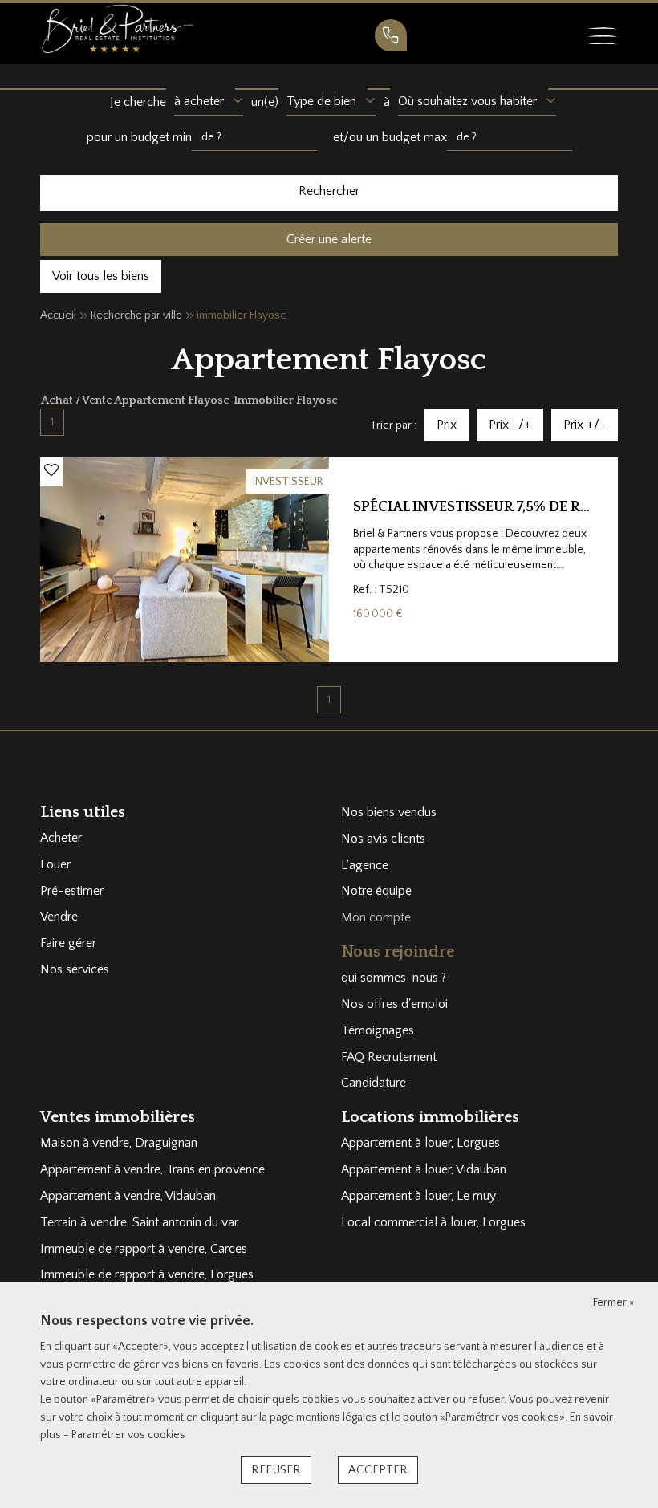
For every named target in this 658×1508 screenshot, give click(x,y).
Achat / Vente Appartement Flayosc (136, 400)
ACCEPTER (378, 1470)
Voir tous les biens (100, 276)
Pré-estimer (72, 891)
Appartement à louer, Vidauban (423, 1169)
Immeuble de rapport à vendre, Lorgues (147, 1274)
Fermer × (613, 1302)
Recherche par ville (136, 315)
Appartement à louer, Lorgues (420, 1143)
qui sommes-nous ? (393, 977)
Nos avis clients (383, 838)
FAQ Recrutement (389, 1057)
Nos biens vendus (389, 812)
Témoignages (377, 1030)
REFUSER (276, 1470)
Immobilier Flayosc (286, 400)
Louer (55, 864)
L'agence (364, 865)
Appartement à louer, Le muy (418, 1196)
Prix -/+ (510, 424)
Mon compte (376, 917)
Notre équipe (376, 891)
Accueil (58, 315)
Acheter (61, 838)
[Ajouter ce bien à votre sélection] (51, 471)
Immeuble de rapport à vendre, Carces (143, 1249)
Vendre (59, 916)
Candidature (373, 1082)
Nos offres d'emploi (394, 1004)
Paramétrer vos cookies (128, 1435)
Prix (447, 424)
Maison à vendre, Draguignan (118, 1143)
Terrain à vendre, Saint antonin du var (139, 1222)
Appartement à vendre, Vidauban (128, 1196)
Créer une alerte (329, 239)
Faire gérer (68, 943)
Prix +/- (584, 424)
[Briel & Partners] (117, 28)
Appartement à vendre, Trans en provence (152, 1169)
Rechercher (329, 191)
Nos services (74, 969)
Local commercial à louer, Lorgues (433, 1222)
